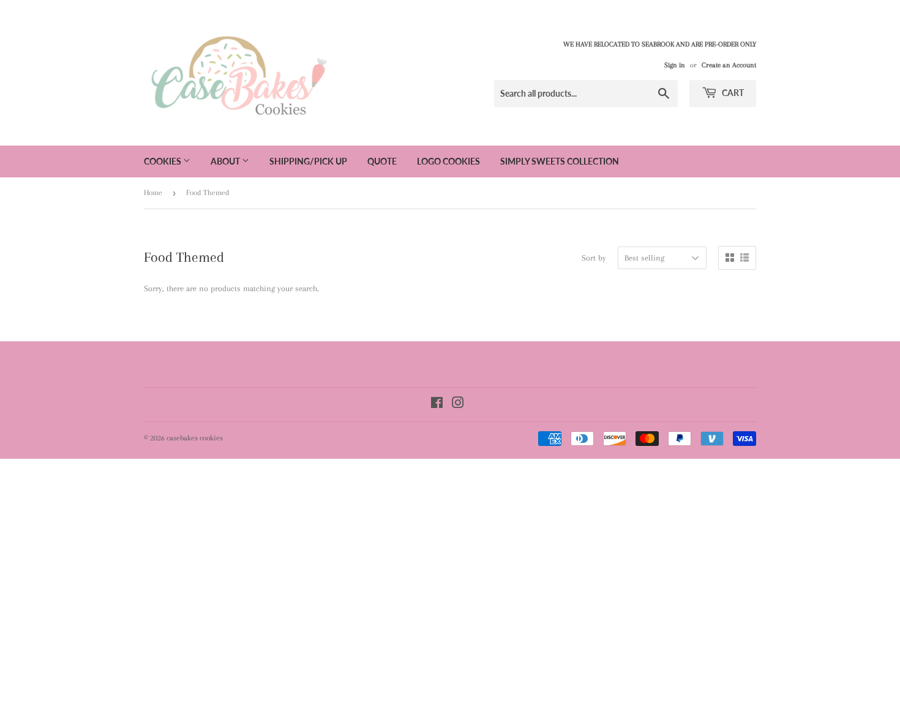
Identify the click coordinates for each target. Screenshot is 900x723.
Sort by (594, 257)
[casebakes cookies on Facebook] (436, 404)
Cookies (163, 161)
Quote (382, 161)
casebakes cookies (195, 438)
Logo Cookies (448, 161)
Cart (732, 92)
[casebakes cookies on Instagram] (458, 404)
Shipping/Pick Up (308, 161)
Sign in (674, 65)
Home (153, 192)
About (226, 161)
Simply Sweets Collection (559, 161)
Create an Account (729, 65)
